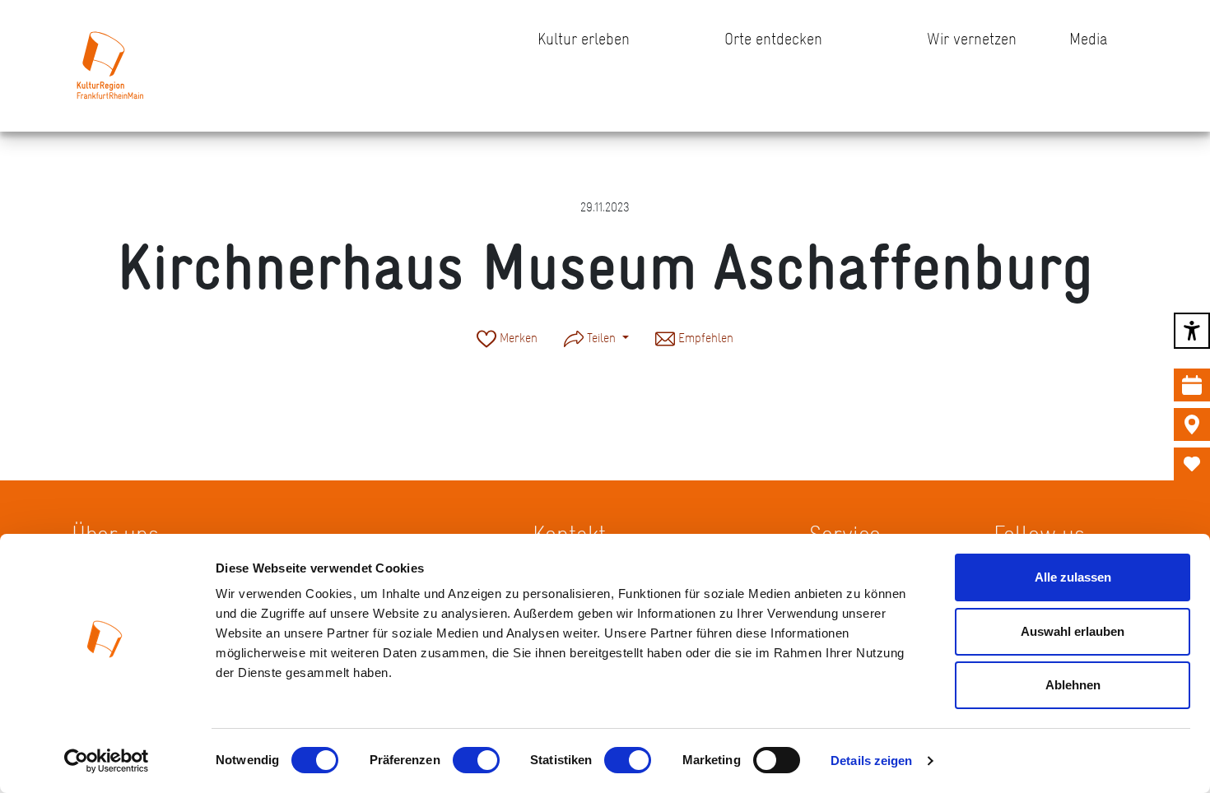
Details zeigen (871, 760)
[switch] (476, 760)
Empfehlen (704, 337)
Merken (517, 337)
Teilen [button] (601, 337)
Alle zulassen (1073, 577)
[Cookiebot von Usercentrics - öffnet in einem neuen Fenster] (107, 761)
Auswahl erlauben (1072, 631)
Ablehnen (1073, 685)
